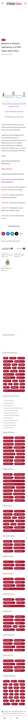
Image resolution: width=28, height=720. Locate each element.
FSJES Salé (18, 457)
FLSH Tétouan (18, 500)
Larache (21, 371)
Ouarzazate (6, 381)
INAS (22, 694)
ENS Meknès (19, 565)
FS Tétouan (6, 527)
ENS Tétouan (18, 568)
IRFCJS (5, 701)
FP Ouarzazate (7, 626)
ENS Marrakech (7, 565)
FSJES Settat (7, 460)
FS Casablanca (7, 514)
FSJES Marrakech (8, 451)
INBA (5, 697)
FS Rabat (13, 524)
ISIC (17, 701)
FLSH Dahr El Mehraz (9, 484)
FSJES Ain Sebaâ (19, 441)
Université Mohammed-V (10, 422)
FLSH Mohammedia (18, 494)
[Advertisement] (14, 24)
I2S (11, 694)
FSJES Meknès (19, 451)
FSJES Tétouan (18, 464)
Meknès (18, 374)
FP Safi (15, 626)
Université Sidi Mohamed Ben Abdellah (13, 408)
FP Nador (18, 623)
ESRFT (22, 684)
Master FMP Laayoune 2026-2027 (7, 256)
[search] (25, 3)
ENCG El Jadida (18, 544)
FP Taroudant (7, 629)
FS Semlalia (21, 524)
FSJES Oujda (20, 454)
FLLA (22, 688)
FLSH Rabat (18, 497)
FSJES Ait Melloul (8, 444)
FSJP (5, 694)
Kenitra (5, 371)
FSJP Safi (19, 602)
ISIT (22, 701)
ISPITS (5, 704)
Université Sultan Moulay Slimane (11, 415)
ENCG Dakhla (7, 544)
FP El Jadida (19, 616)
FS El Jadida (7, 517)
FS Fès (14, 517)
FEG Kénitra (19, 582)
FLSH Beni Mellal (19, 477)
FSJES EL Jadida (20, 444)
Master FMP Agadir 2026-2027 (19, 256)
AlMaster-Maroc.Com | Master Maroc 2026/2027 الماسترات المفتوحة (15, 712)
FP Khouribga (18, 620)
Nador (18, 377)
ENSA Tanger (7, 650)
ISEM (12, 701)
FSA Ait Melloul (7, 530)
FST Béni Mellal (19, 661)
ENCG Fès (6, 548)
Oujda (14, 381)
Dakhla (14, 364)
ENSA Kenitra (17, 643)
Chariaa (6, 681)
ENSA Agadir (7, 640)
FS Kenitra (21, 517)
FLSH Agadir (7, 474)
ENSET (13, 681)
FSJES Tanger (7, 464)
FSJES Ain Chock (8, 441)
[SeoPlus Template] (2, 711)
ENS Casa (6, 562)
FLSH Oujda (7, 497)
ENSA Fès (6, 643)
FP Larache (6, 623)
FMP (3, 40)
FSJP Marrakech (8, 602)
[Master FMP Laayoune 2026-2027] (7, 248)
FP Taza (18, 629)
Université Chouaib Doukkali (10, 413)
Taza (21, 387)
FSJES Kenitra (17, 447)
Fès (14, 368)
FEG (5, 688)
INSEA (22, 697)
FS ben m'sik (18, 527)
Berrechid (6, 361)
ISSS (21, 704)
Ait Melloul (12, 358)
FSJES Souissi (18, 460)
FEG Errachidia (19, 579)
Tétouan (6, 390)
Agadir (5, 358)
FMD (5, 691)
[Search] (11, 718)
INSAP (16, 697)
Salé (10, 384)
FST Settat (6, 670)
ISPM (13, 704)
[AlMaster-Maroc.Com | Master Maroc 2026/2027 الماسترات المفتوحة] (14, 3)
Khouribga (13, 371)
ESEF (5, 684)
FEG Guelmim (7, 582)
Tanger (5, 387)
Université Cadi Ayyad (9, 400)
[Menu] (17, 718)
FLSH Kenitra (7, 490)
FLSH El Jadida (7, 487)
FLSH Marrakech (19, 490)
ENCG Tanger (18, 551)
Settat (15, 384)
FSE (16, 691)
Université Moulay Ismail (9, 425)
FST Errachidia (7, 664)
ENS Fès (18, 562)
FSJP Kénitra (19, 599)
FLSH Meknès (7, 494)
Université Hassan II (8, 403)
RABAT (21, 381)
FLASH (16, 688)
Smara (21, 384)
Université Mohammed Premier (11, 420)
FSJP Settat (6, 606)
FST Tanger (18, 670)
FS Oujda (6, 524)
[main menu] (2, 3)
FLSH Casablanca (8, 481)
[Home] (4, 718)
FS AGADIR (6, 511)
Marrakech (6, 374)
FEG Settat (6, 589)
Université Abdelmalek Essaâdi (11, 410)
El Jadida (21, 364)
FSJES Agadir (7, 438)
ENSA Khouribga (8, 647)
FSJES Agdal (19, 438)
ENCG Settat (7, 551)
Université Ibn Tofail (8, 427)
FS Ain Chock (18, 511)
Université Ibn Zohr (8, 417)
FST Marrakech (7, 667)
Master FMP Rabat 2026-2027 (6, 269)
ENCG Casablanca (18, 541)
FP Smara (21, 626)
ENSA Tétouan (18, 650)
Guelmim (20, 368)
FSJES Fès (6, 447)
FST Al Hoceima (8, 661)
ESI (10, 684)
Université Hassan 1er (9, 405)
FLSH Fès (19, 487)
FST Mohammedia (19, 667)
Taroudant (13, 387)
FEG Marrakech (7, 585)
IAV (16, 694)
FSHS (22, 691)
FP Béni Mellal (7, 616)
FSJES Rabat (7, 457)
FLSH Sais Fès (7, 500)
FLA (10, 688)
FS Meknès (18, 521)
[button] (8, 233)
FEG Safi (19, 585)
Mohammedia (7, 377)
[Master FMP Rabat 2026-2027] (7, 262)
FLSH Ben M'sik (7, 477)
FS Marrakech (7, 521)
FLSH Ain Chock (18, 474)
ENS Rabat (6, 568)
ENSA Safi (19, 647)
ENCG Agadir (7, 541)
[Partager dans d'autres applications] (21, 233)
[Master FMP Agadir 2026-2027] (20, 248)
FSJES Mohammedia (9, 454)
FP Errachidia (7, 620)
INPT (10, 697)
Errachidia (6, 368)
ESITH (15, 684)
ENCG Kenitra (17, 548)
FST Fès (19, 664)
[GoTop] (23, 718)
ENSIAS (21, 681)
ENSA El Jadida (18, 640)
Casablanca (6, 364)
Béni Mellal (17, 361)
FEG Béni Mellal (7, 579)
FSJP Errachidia (8, 599)
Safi (5, 384)
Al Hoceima (21, 358)
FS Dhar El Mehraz (18, 514)
